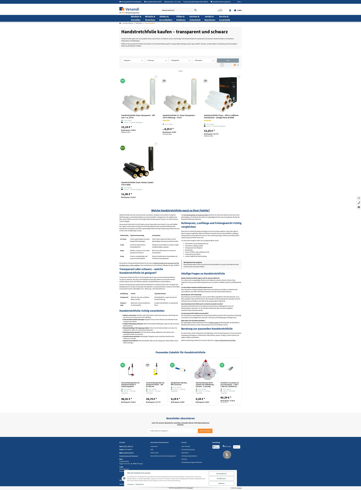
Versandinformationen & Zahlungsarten (163, 456)
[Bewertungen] (166, 121)
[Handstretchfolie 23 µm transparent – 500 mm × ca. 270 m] (139, 93)
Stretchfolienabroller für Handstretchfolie (195, 215)
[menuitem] (136, 18)
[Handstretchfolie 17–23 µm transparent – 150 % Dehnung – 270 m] (180, 93)
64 (230, 65)
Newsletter (185, 453)
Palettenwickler (214, 323)
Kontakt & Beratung (188, 450)
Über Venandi (185, 446)
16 (222, 65)
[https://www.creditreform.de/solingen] (227, 455)
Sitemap (184, 459)
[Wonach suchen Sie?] (195, 10)
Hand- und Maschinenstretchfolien (225, 340)
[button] (239, 2)
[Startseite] (120, 23)
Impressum (154, 446)
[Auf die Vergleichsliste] (156, 76)
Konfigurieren (221, 478)
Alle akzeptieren (221, 473)
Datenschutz (154, 453)
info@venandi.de (126, 453)
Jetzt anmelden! (205, 431)
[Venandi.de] (130, 10)
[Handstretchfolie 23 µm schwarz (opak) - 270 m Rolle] (139, 160)
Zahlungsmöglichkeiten (189, 456)
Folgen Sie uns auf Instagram (128, 456)
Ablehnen (221, 483)
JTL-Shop (239, 488)
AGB (151, 450)
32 (226, 65)
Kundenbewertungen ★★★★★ (191, 462)
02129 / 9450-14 (126, 446)
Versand (191, 488)
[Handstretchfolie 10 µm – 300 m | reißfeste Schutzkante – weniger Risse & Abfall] (222, 93)
